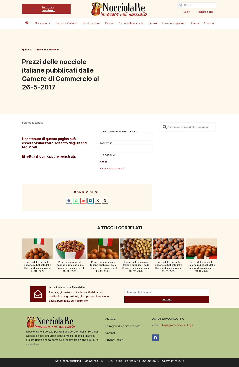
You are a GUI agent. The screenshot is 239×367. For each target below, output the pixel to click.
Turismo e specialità (174, 23)
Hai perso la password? (112, 168)
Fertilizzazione (91, 23)
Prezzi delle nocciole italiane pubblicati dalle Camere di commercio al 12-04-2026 (37, 266)
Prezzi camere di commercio (43, 49)
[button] (69, 201)
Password (106, 143)
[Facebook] (155, 337)
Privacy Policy (114, 339)
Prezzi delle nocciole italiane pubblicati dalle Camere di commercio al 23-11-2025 (168, 266)
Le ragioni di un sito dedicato (122, 326)
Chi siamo (41, 23)
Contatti (110, 332)
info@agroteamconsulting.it (176, 325)
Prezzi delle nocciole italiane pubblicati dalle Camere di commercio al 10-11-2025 (201, 266)
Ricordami (108, 155)
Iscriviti (167, 299)
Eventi (195, 23)
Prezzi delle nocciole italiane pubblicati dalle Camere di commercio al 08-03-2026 (70, 266)
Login (186, 11)
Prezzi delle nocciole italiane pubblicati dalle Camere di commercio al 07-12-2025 (136, 266)
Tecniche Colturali (66, 23)
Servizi (152, 23)
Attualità (209, 23)
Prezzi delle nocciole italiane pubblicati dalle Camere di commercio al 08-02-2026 (103, 266)
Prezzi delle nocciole (130, 23)
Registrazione (205, 11)
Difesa (109, 23)
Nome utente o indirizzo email (118, 131)
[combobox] (187, 126)
